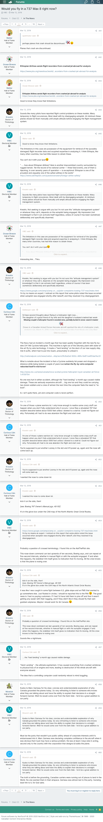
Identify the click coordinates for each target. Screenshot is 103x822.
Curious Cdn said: (29, 464)
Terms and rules (62, 809)
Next (40, 24)
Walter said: (27, 138)
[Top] (96, 809)
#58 (100, 684)
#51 (100, 425)
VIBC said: (26, 231)
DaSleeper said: (28, 310)
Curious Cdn (9, 312)
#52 (100, 459)
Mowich (9, 691)
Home (91, 809)
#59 (100, 708)
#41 (100, 31)
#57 (100, 647)
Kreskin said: (27, 189)
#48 (100, 268)
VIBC (5, 12)
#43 (100, 81)
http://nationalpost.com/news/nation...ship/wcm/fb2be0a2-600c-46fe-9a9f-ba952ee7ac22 (60, 356)
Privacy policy (76, 809)
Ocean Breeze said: (30, 86)
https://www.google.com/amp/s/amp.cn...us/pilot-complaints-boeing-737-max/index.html (59, 290)
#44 (100, 110)
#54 (100, 520)
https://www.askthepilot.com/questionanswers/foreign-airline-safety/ (50, 175)
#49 (100, 305)
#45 (100, 134)
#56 (100, 611)
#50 (100, 402)
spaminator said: (29, 36)
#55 (100, 570)
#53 (100, 486)
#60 (100, 752)
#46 (100, 184)
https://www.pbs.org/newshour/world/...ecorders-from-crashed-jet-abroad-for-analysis (58, 71)
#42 (100, 57)
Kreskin (9, 117)
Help (86, 809)
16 (34, 24)
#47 (100, 226)
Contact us (49, 809)
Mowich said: (27, 713)
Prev (6, 24)
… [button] (29, 24)
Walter (9, 38)
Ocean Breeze (9, 64)
